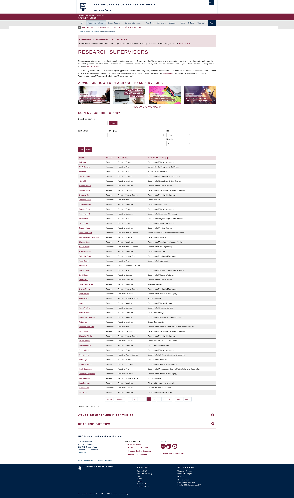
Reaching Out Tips (134, 27)
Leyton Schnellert (85, 364)
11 (170, 399)
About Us (200, 23)
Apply (212, 23)
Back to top (82, 460)
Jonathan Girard (85, 200)
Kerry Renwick (84, 214)
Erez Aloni (83, 266)
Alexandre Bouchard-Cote (89, 237)
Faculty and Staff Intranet (138, 454)
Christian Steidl (84, 242)
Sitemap (93, 460)
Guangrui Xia (84, 195)
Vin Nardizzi (83, 219)
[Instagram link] (163, 446)
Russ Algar (83, 360)
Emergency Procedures (86, 494)
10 (165, 399)
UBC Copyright (112, 494)
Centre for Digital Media (186, 482)
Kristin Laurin (84, 261)
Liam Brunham (84, 383)
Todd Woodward (85, 204)
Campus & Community (133, 23)
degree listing (167, 73)
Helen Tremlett (84, 313)
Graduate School (83, 31)
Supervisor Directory (103, 27)
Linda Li (82, 303)
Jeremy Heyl (84, 350)
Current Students (114, 23)
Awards (148, 23)
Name (82, 158)
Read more (184, 43)
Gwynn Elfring (84, 289)
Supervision (161, 23)
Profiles (100, 460)
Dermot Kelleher (85, 345)
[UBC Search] (211, 2)
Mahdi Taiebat (84, 247)
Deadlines (172, 23)
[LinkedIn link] (168, 446)
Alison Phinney (84, 378)
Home (82, 23)
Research (108, 460)
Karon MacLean (85, 308)
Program (113, 131)
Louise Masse (84, 341)
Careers (140, 481)
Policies (191, 23)
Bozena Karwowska (86, 327)
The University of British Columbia (83, 7)
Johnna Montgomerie (87, 374)
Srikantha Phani (85, 256)
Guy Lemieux (84, 355)
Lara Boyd (83, 392)
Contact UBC (142, 471)
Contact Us (82, 452)
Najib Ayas (83, 322)
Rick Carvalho (84, 331)
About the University (144, 474)
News (139, 476)
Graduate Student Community (140, 451)
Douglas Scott (84, 209)
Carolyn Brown (84, 228)
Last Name (83, 131)
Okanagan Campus (184, 474)
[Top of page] (80, 27)
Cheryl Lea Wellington (87, 317)
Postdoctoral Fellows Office (139, 448)
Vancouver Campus (184, 471)
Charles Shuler (84, 190)
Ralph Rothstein (85, 251)
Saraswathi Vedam (86, 284)
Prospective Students (95, 23)
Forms (182, 23)
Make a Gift (141, 484)
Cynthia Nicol (84, 294)
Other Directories (119, 27)
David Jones (84, 275)
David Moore (84, 388)
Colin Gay (83, 162)
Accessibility (123, 494)
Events (139, 479)
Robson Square (183, 480)
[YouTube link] (174, 446)
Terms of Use (100, 494)
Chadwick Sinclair (86, 336)
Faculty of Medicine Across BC (189, 485)
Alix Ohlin (82, 172)
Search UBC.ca (143, 486)
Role (168, 131)
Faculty (123, 158)
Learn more (93, 67)
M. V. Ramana (84, 167)
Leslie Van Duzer (85, 233)
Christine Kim (84, 270)
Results (169, 139)
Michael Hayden (85, 186)
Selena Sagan (84, 176)
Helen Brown (84, 298)
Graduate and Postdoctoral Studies (147, 437)
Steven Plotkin (84, 223)
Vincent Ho (83, 181)
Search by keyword (86, 119)
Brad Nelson (83, 280)
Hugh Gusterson (85, 369)
